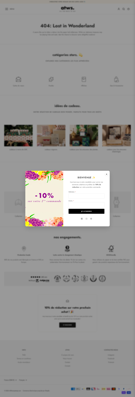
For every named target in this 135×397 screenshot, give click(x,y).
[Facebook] (82, 218)
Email (71, 201)
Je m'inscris (86, 211)
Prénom (72, 192)
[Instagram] (86, 218)
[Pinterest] (91, 218)
